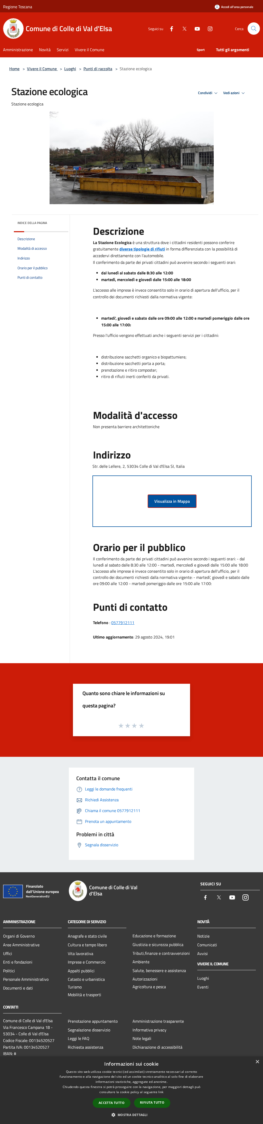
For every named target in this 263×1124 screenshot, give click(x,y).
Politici (9, 971)
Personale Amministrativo (26, 979)
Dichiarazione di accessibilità (157, 1047)
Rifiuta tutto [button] (152, 1102)
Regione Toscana (17, 7)
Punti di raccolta (97, 69)
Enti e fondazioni (17, 962)
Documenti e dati (18, 988)
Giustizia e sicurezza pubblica (158, 944)
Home (14, 69)
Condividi (205, 93)
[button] (131, 1115)
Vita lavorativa (80, 953)
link (160, 1092)
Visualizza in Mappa (172, 501)
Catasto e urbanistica (86, 979)
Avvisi (202, 953)
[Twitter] (182, 28)
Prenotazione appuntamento (93, 1021)
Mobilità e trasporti (84, 995)
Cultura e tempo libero (87, 945)
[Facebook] (169, 28)
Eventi (203, 987)
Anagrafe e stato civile (87, 936)
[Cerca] (254, 28)
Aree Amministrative (21, 945)
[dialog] (131, 1090)
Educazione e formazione (154, 936)
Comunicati (207, 945)
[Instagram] (208, 28)
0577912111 (122, 622)
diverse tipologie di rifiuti (142, 249)
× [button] (257, 1062)
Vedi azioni (231, 93)
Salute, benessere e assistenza (159, 970)
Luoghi (70, 69)
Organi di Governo (19, 936)
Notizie (203, 936)
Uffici (7, 953)
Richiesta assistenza (85, 1047)
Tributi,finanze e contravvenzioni (161, 953)
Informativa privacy (149, 1030)
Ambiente (141, 962)
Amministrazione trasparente (158, 1021)
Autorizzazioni (145, 979)
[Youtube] (195, 28)
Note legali (142, 1038)
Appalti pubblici (81, 971)
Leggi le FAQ (78, 1038)
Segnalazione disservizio (89, 1030)
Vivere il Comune (42, 69)
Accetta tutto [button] (112, 1103)
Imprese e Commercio (86, 962)
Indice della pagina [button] (32, 222)
